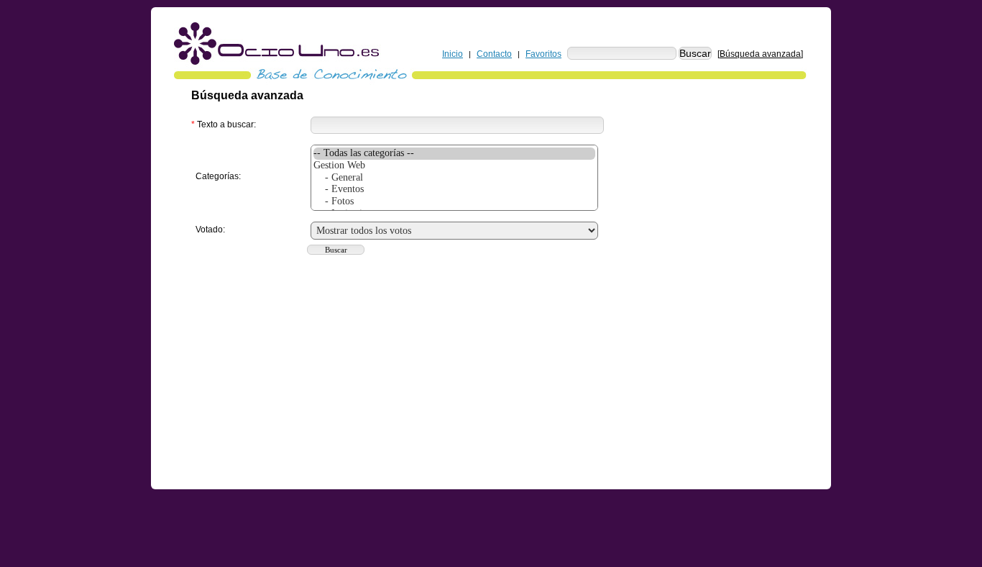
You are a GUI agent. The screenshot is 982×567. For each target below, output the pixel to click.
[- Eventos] (454, 189)
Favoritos (543, 54)
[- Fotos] (454, 202)
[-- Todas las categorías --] (454, 154)
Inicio (452, 54)
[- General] (454, 178)
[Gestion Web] (454, 166)
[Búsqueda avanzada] (760, 54)
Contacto (494, 54)
